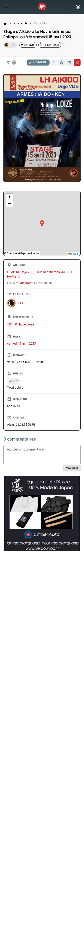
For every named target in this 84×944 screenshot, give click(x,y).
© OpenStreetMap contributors (21, 253)
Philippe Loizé (24, 324)
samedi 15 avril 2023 (21, 343)
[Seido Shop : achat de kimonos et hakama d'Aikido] (42, 513)
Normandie (20, 23)
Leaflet (75, 253)
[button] (42, 223)
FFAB (21, 303)
